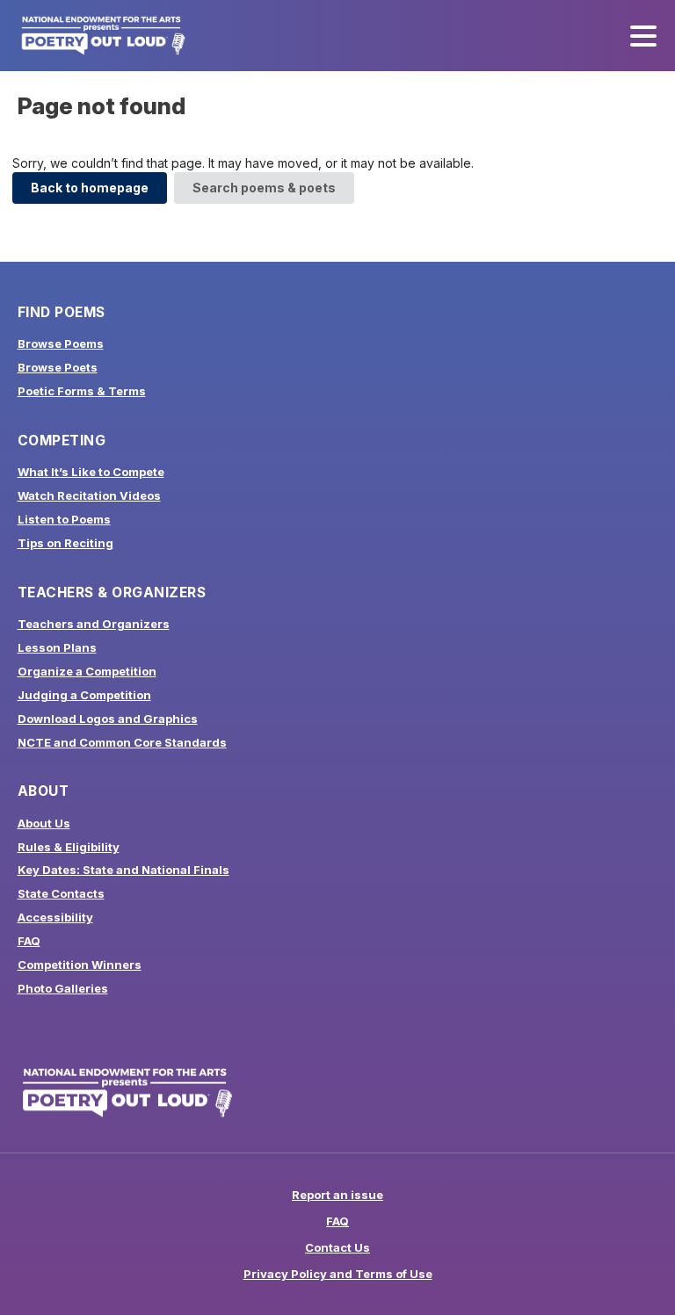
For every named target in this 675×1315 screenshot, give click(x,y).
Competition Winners (80, 964)
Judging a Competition (84, 695)
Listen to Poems (64, 519)
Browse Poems (61, 343)
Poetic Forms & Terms (82, 391)
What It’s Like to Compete (91, 472)
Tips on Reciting (65, 543)
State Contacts (61, 893)
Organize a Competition (87, 671)
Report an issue (337, 1195)
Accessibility (55, 917)
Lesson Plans (57, 647)
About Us (44, 823)
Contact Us (337, 1247)
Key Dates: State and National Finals (123, 870)
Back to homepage (90, 187)
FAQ (29, 941)
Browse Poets (58, 367)
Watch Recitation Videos (89, 495)
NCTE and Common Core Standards (122, 742)
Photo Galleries (63, 988)
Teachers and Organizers (94, 624)
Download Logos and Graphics (108, 719)
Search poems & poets (264, 187)
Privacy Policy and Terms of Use (337, 1274)
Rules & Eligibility (69, 847)
